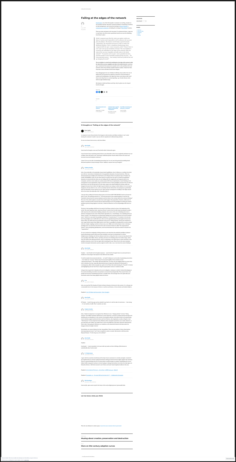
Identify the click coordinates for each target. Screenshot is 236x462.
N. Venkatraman (89, 353)
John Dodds (87, 145)
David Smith (99, 22)
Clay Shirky (124, 28)
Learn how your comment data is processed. (111, 425)
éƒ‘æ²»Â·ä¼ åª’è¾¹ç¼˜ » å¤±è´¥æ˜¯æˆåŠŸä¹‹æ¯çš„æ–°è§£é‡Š (102, 370)
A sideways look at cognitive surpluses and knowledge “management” (113, 108)
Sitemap (139, 35)
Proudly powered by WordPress (88, 456)
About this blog (140, 31)
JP (81, 26)
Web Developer (88, 380)
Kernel (138, 33)
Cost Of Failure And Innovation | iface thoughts (97, 292)
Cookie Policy (26, 460)
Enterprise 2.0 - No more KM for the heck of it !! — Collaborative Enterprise (104, 375)
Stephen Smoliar (89, 167)
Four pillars (83, 29)
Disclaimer (139, 32)
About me (139, 30)
